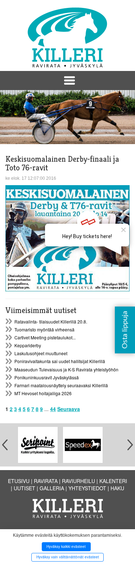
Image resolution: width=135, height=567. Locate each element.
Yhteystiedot (87, 488)
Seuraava (68, 408)
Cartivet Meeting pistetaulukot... (45, 337)
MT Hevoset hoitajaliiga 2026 (43, 393)
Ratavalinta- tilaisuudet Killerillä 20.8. (50, 321)
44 (53, 408)
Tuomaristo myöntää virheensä (44, 329)
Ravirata (46, 481)
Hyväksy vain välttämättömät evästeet (67, 556)
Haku (117, 488)
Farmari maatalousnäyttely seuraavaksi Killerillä (61, 385)
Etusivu (19, 481)
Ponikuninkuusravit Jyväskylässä (46, 377)
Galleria (52, 488)
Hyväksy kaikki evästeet (66, 546)
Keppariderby (27, 345)
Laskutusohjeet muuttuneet (40, 353)
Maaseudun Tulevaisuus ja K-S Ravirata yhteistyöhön (66, 369)
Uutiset (24, 488)
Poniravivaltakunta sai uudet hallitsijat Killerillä (59, 361)
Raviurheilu (78, 481)
